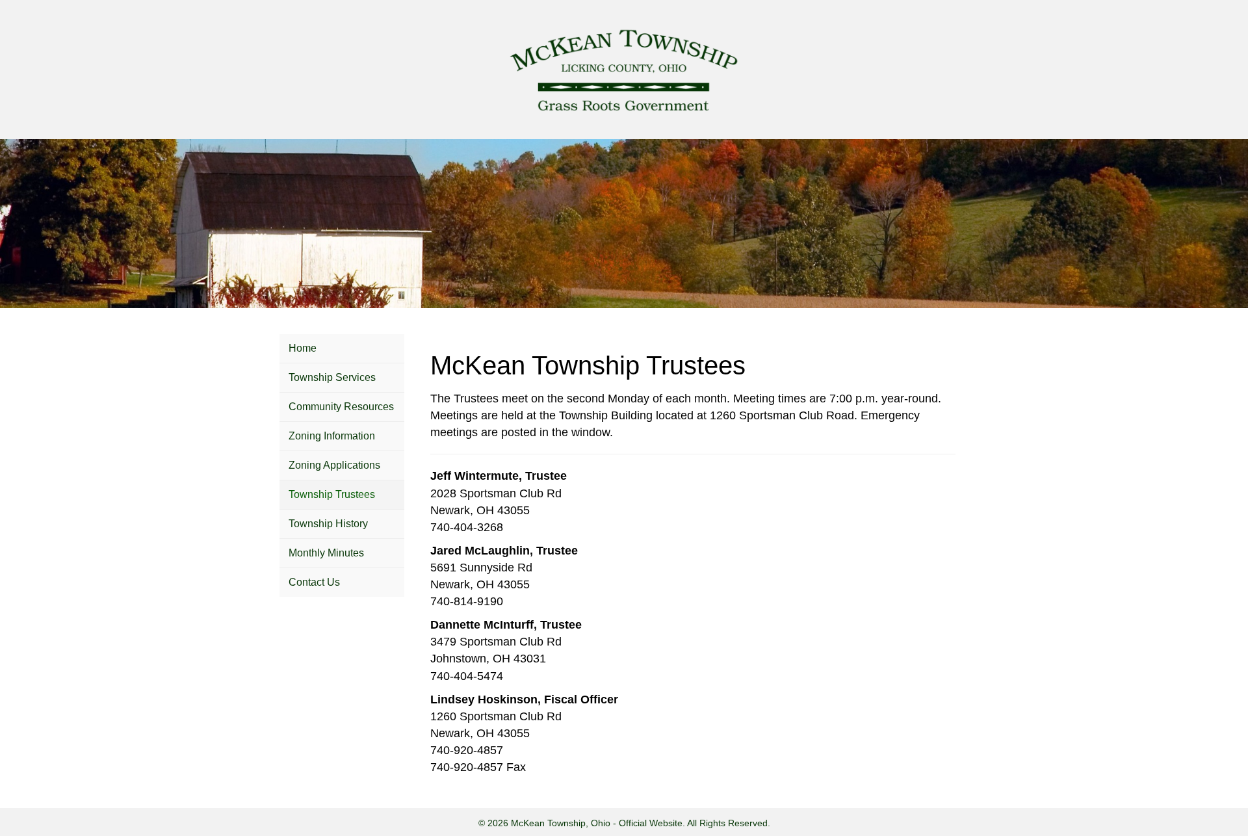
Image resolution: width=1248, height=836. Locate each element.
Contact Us (314, 582)
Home (303, 348)
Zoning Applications (334, 465)
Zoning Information (332, 435)
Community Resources (341, 406)
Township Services (332, 377)
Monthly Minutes (326, 552)
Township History (328, 523)
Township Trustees (332, 494)
